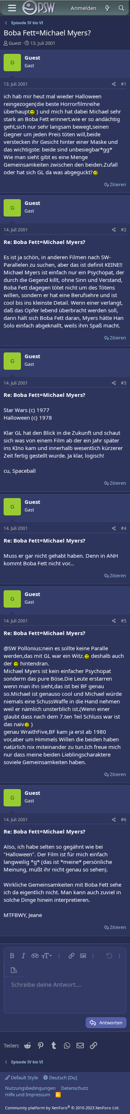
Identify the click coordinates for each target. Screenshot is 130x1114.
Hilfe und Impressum (27, 1094)
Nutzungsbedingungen (30, 1088)
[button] (11, 955)
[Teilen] (113, 84)
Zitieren (118, 184)
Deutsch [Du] (62, 1077)
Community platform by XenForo (62, 1107)
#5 (123, 621)
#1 (123, 84)
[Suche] (121, 8)
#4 (123, 528)
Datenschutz (74, 1088)
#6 (123, 820)
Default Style (24, 1077)
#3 (123, 383)
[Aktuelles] (107, 8)
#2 (123, 230)
